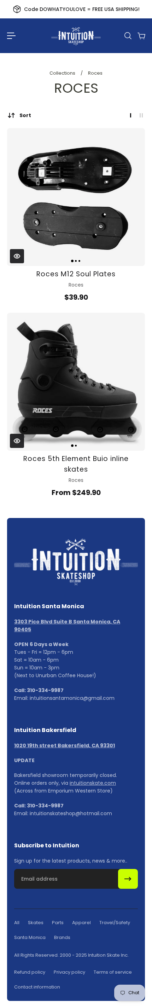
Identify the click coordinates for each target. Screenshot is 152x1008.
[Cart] (141, 36)
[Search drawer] (127, 36)
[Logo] (76, 35)
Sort (25, 115)
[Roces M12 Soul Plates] (76, 197)
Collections (62, 73)
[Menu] (11, 36)
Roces (95, 73)
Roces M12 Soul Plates (76, 274)
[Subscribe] (128, 879)
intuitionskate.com (93, 783)
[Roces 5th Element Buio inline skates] (76, 382)
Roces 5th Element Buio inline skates (76, 464)
